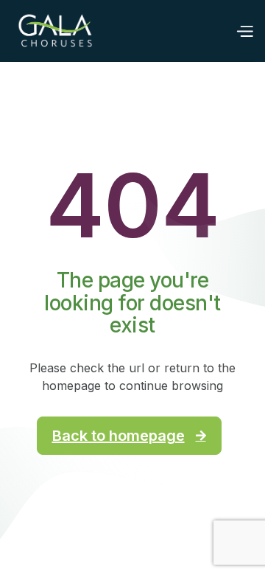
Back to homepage (129, 436)
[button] (244, 30)
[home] (55, 30)
